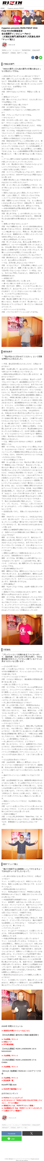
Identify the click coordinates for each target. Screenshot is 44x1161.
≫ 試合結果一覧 (7, 1080)
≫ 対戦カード (7, 1042)
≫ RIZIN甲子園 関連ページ (11, 1089)
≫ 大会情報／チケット (10, 1039)
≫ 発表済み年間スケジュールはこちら (16, 1030)
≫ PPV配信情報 (8, 1044)
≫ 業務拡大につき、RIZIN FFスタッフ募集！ (18, 1105)
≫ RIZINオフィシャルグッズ (12, 1098)
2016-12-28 (11, 45)
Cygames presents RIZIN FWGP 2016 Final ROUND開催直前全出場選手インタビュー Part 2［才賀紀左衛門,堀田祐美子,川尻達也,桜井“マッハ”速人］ (21, 34)
